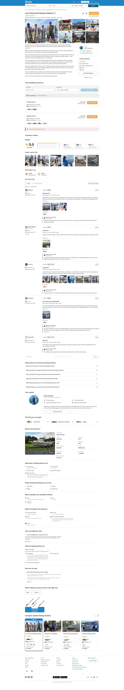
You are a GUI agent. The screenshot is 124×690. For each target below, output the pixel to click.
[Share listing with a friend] (83, 13)
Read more (45, 200)
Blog (26, 663)
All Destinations (60, 665)
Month (27, 592)
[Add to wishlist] (86, 13)
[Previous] (95, 616)
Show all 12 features (88, 73)
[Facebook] (26, 677)
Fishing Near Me (44, 665)
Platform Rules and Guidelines (79, 667)
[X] (29, 677)
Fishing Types (44, 661)
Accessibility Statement (77, 669)
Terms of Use (75, 661)
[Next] (98, 616)
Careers (27, 661)
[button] (62, 106)
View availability (92, 102)
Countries (59, 659)
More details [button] (27, 541)
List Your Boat (85, 1)
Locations (59, 663)
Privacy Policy (75, 663)
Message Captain (57, 411)
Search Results (50, 9)
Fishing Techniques (45, 659)
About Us (27, 659)
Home (26, 9)
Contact (27, 665)
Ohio (35, 9)
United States (31, 9)
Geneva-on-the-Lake (41, 9)
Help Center (75, 659)
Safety (26, 667)
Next (95, 356)
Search (93, 5)
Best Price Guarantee (94, 16)
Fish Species (44, 663)
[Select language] (78, 2)
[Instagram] (32, 677)
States (58, 661)
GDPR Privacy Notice (77, 665)
